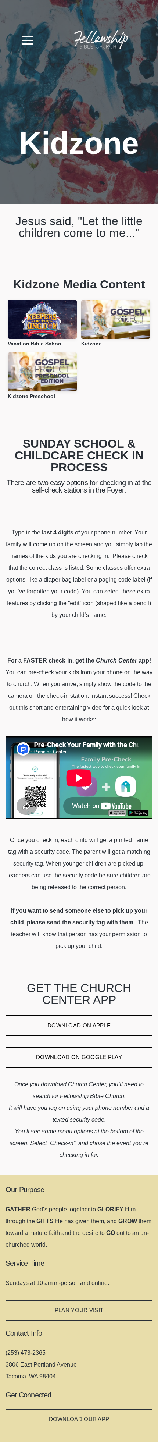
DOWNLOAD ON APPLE (79, 1025)
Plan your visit (79, 1310)
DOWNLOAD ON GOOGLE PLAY (79, 1057)
